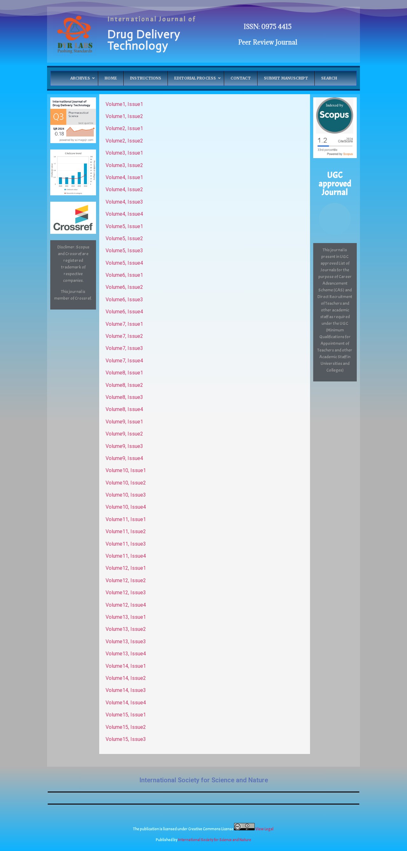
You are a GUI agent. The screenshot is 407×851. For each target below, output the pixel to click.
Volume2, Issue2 (124, 141)
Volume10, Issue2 (126, 483)
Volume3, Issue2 (124, 165)
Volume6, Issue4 (124, 312)
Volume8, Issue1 (124, 373)
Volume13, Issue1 (126, 617)
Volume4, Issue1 (124, 177)
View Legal (264, 829)
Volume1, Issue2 (124, 116)
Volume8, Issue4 (124, 409)
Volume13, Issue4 (126, 654)
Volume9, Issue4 (124, 458)
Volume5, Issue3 (124, 251)
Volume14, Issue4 (126, 703)
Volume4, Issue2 (124, 189)
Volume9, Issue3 (124, 446)
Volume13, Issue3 (126, 641)
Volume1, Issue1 (124, 104)
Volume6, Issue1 (124, 275)
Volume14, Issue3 (126, 690)
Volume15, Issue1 (126, 715)
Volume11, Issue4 (126, 556)
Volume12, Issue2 (126, 580)
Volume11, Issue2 (126, 531)
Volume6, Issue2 (124, 287)
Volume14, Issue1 (126, 666)
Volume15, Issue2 (126, 727)
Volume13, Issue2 (126, 629)
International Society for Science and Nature (203, 780)
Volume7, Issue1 (124, 324)
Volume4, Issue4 (124, 214)
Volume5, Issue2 (124, 238)
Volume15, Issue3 (126, 739)
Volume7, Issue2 (124, 336)
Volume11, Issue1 (126, 519)
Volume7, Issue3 (124, 348)
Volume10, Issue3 (126, 495)
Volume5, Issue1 (124, 226)
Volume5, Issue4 (124, 263)
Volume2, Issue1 (124, 128)
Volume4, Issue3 (124, 202)
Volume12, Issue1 (126, 568)
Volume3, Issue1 (124, 153)
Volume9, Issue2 (124, 434)
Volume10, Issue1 (126, 470)
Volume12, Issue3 (126, 592)
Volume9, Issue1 (124, 422)
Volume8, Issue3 (124, 397)
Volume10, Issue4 (126, 507)
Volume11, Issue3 (126, 544)
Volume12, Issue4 (126, 605)
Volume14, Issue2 (126, 678)
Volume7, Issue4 (124, 361)
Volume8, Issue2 (124, 385)
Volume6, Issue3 (124, 299)
